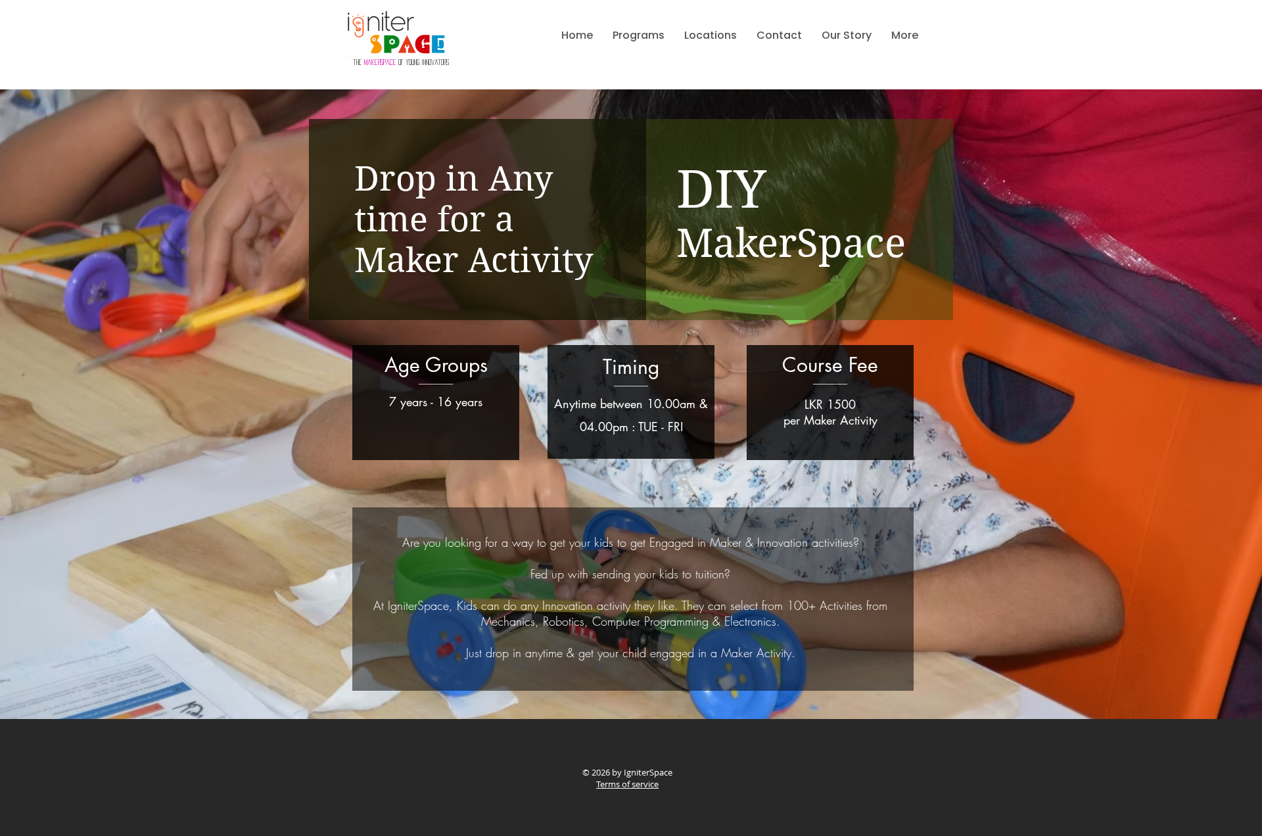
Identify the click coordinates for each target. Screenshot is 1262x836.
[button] (638, 35)
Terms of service (627, 784)
